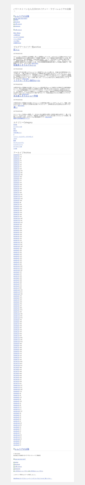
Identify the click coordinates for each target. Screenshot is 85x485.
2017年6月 (16, 373)
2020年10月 (16, 294)
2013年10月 (16, 439)
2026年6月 (16, 158)
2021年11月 (16, 268)
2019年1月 (16, 335)
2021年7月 (16, 276)
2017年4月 (16, 377)
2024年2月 (16, 214)
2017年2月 (16, 381)
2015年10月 (16, 411)
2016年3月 (16, 403)
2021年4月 (16, 282)
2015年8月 (16, 413)
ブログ (16, 41)
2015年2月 (16, 419)
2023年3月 (16, 236)
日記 (14, 128)
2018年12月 (16, 337)
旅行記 (15, 130)
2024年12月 (16, 194)
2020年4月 (16, 306)
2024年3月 (16, 212)
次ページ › (26, 118)
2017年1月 (16, 383)
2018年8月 (16, 345)
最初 (22, 118)
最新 (14, 118)
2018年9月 (16, 343)
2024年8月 (16, 202)
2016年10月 (16, 389)
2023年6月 (16, 230)
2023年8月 (16, 226)
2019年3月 (16, 331)
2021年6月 (16, 278)
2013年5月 (16, 445)
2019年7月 (16, 323)
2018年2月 (16, 357)
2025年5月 (16, 184)
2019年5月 (16, 327)
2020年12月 (16, 290)
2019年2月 (16, 333)
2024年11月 (16, 196)
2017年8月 (16, 369)
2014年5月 (16, 429)
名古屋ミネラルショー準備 (25, 96)
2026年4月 (16, 162)
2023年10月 (16, 222)
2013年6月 (16, 443)
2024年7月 (16, 204)
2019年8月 (16, 321)
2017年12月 (16, 361)
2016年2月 (16, 405)
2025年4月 (16, 186)
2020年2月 (16, 310)
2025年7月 (16, 180)
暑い (15, 107)
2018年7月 (16, 347)
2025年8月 (16, 178)
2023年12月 (16, 218)
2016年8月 (16, 393)
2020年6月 (16, 302)
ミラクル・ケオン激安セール (26, 80)
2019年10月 (16, 317)
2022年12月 (16, 242)
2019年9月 (16, 319)
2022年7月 (16, 252)
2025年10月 (16, 174)
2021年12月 (16, 266)
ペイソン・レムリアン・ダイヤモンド (23, 136)
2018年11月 (16, 339)
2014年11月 (16, 425)
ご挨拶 (16, 35)
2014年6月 (16, 427)
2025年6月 (16, 182)
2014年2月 (16, 431)
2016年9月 (16, 391)
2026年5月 (16, 160)
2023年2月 (16, 238)
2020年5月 (16, 304)
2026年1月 (16, 168)
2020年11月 (16, 292)
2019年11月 (16, 315)
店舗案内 (17, 43)
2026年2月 (16, 166)
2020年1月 (16, 312)
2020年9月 (16, 296)
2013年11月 (16, 437)
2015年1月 (16, 421)
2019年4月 (16, 329)
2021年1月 (16, 288)
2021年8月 (16, 274)
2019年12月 (16, 314)
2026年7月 (16, 156)
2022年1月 (16, 264)
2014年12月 (16, 423)
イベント (17, 39)
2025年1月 (16, 192)
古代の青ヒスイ (17, 132)
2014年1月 (16, 433)
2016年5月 (16, 399)
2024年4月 (16, 210)
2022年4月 (16, 258)
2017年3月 (16, 379)
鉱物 (14, 140)
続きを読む (35, 63)
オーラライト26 (17, 146)
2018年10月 (16, 341)
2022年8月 (16, 250)
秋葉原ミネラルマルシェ (24, 65)
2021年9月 (16, 272)
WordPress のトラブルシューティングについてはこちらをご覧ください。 (32, 478)
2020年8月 (16, 298)
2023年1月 (16, 240)
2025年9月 (16, 176)
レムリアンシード (18, 144)
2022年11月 (16, 244)
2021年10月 (16, 270)
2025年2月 (16, 190)
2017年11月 (16, 363)
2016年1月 (16, 407)
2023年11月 (16, 220)
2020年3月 (16, 308)
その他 (15, 148)
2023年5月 (16, 232)
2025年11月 (16, 172)
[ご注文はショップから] (20, 471)
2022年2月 (16, 262)
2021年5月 (16, 280)
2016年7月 (16, 395)
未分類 (15, 124)
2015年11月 (16, 409)
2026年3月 (16, 164)
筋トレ (16, 49)
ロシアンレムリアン (18, 142)
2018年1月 (16, 359)
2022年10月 (16, 246)
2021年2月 (16, 286)
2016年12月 (16, 385)
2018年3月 (16, 355)
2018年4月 (16, 353)
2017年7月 (16, 371)
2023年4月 (16, 234)
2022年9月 (16, 248)
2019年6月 (16, 325)
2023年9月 (16, 224)
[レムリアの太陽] (21, 16)
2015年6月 (16, 415)
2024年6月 (16, 206)
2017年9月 (16, 367)
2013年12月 (16, 435)
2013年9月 (16, 441)
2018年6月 (16, 349)
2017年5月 (16, 375)
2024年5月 (16, 208)
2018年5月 (16, 351)
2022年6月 (16, 254)
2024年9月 (16, 200)
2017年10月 (16, 365)
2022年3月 (16, 260)
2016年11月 (16, 387)
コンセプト (18, 37)
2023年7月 (16, 228)
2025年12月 (16, 170)
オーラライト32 (17, 126)
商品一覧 (17, 33)
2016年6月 (16, 397)
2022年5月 (16, 256)
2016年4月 (16, 401)
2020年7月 (16, 300)
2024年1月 (16, 216)
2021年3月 (16, 284)
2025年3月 (16, 188)
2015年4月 (16, 417)
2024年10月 (16, 198)
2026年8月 (16, 155)
